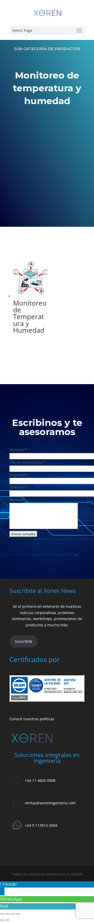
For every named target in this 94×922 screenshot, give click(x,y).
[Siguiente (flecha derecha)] (7, 920)
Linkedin (9, 884)
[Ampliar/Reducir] (2, 914)
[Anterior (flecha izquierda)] (2, 920)
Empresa (17, 474)
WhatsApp (11, 899)
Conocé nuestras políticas (31, 718)
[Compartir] (12, 914)
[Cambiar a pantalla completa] (7, 914)
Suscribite (23, 641)
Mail (4, 906)
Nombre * (18, 449)
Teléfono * (18, 487)
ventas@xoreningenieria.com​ (50, 802)
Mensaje (16, 499)
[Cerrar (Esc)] (18, 914)
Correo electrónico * (27, 462)
